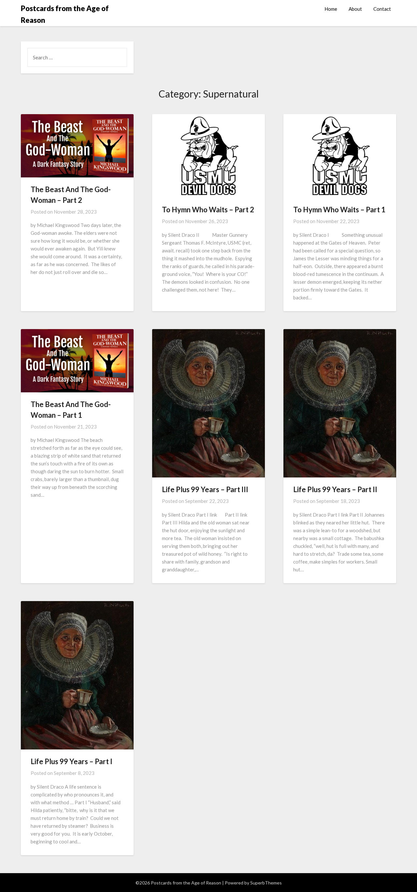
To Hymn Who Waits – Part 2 (208, 209)
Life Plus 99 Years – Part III (205, 489)
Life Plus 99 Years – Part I (71, 761)
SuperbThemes (266, 882)
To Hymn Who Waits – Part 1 (339, 209)
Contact (382, 9)
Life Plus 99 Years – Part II (335, 489)
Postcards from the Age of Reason (65, 14)
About (355, 9)
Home (330, 9)
